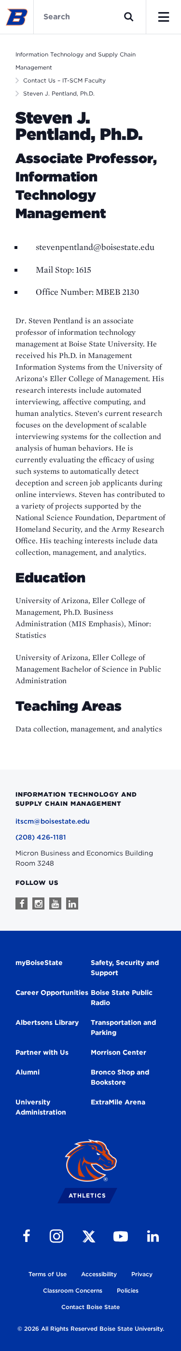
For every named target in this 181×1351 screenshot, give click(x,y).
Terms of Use (47, 1274)
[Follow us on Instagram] (38, 903)
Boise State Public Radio (122, 997)
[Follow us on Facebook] (21, 903)
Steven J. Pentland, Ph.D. (59, 93)
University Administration (40, 1107)
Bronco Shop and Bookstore (120, 1077)
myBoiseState (39, 962)
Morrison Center (118, 1052)
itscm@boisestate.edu (52, 821)
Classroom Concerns (72, 1290)
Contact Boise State (90, 1306)
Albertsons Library (47, 1022)
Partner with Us (42, 1052)
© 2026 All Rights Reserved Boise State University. (90, 1328)
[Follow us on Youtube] (55, 903)
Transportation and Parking (123, 1027)
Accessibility (99, 1274)
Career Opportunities (51, 992)
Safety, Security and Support (125, 968)
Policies (128, 1290)
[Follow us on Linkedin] (72, 903)
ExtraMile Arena (118, 1102)
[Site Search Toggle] (129, 17)
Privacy (142, 1274)
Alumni (27, 1072)
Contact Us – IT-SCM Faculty (64, 80)
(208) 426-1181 (40, 837)
